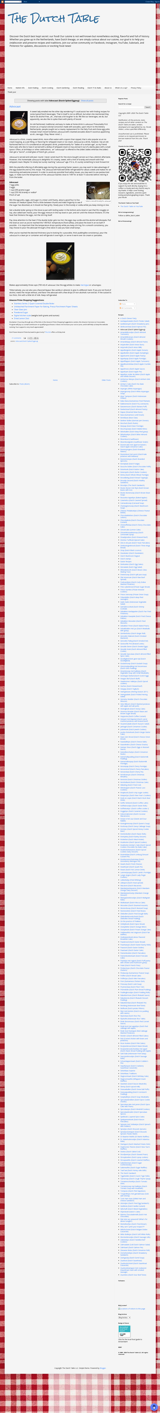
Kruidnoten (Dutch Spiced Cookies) (133, 842)
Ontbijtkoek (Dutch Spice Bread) (132, 924)
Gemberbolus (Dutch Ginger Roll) (132, 633)
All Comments (126, 308)
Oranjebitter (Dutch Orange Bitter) (133, 927)
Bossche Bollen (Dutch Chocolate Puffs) (135, 466)
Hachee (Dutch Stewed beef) (131, 686)
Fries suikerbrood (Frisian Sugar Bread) (135, 587)
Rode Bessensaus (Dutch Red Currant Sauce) (134, 1022)
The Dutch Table (54, 18)
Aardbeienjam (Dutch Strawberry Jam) (134, 324)
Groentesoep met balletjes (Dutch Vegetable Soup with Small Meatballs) (134, 672)
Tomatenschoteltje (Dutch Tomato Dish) (133, 1182)
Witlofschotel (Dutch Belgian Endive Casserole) (133, 1230)
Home (9, 88)
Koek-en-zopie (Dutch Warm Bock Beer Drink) (135, 799)
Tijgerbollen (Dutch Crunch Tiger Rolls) (135, 1176)
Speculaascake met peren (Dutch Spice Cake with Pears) (135, 1105)
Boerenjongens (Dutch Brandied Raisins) (132, 450)
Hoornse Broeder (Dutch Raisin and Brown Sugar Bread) (133, 712)
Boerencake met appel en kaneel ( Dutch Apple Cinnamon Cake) (133, 446)
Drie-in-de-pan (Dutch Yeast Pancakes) (135, 543)
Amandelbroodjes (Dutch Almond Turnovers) (133, 333)
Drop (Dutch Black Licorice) (130, 550)
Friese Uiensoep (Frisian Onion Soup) (134, 594)
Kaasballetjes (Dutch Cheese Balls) (133, 742)
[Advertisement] (80, 68)
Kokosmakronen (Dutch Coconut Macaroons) (132, 815)
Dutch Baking (33, 88)
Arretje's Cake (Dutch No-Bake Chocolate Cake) (132, 385)
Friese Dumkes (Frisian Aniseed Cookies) (132, 591)
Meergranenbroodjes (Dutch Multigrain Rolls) (135, 899)
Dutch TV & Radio (94, 88)
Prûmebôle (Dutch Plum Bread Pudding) (135, 989)
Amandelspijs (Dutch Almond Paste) (134, 342)
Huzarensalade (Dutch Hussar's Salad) (134, 724)
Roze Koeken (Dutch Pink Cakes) (132, 1043)
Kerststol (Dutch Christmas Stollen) (133, 779)
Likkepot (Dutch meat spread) (131, 883)
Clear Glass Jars (21, 309)
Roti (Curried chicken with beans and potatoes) (134, 1039)
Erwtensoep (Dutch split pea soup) (133, 574)
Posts (123, 304)
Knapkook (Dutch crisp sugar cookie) (134, 792)
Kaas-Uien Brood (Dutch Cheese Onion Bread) (135, 738)
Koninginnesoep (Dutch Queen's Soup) (135, 823)
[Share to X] (33, 338)
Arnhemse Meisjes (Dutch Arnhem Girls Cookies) (135, 380)
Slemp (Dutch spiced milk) (130, 1086)
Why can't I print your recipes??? (132, 1227)
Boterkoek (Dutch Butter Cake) (132, 469)
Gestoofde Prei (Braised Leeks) (132, 644)
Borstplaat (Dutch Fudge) (130, 464)
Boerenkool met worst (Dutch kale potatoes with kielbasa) (133, 455)
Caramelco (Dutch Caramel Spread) (133, 500)
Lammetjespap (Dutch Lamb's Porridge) (135, 872)
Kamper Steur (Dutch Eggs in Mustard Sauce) (134, 748)
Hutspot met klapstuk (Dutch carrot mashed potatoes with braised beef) (134, 720)
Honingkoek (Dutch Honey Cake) (132, 709)
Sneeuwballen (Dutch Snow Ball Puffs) (134, 1089)
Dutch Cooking (47, 88)
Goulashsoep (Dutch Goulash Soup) (133, 663)
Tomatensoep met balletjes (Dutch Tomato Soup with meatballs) (133, 1187)
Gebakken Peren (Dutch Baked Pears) (134, 626)
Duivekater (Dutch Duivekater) (131, 553)
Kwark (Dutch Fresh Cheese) (131, 864)
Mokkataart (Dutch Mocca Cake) (132, 902)
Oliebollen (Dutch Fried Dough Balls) (134, 914)
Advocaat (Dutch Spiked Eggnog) (27, 341)
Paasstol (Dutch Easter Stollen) (132, 947)
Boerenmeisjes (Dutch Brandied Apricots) (132, 460)
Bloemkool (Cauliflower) (129, 439)
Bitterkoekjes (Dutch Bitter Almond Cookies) (133, 435)
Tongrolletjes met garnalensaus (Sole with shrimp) (134, 1195)
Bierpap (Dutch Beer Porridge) (131, 426)
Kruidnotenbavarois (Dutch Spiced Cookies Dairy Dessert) (133, 851)
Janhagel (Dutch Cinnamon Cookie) (133, 726)
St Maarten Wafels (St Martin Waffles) (134, 1136)
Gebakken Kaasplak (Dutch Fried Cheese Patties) (135, 617)
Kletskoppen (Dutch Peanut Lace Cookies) (132, 789)
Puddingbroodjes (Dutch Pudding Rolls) (135, 992)
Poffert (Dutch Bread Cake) (130, 976)
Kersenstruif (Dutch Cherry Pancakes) (134, 769)
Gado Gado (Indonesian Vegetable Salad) (133, 603)
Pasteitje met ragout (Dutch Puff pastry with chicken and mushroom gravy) (135, 962)
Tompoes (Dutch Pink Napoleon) (132, 1191)
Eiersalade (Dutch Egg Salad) (131, 567)
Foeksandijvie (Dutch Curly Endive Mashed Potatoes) (133, 583)
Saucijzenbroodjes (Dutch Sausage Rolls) (133, 1057)
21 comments (16, 338)
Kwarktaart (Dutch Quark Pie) (131, 867)
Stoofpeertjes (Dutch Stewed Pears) (134, 1154)
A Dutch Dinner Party (128, 318)
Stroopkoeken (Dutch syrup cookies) (134, 1157)
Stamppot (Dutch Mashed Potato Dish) (135, 1144)
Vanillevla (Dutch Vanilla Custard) (132, 1206)
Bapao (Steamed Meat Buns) (131, 412)
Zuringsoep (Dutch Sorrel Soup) (132, 1258)
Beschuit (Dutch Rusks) (129, 423)
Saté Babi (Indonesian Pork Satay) (133, 1053)
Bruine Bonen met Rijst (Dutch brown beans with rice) (134, 489)
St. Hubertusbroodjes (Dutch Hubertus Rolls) (134, 1140)
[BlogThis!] (31, 338)
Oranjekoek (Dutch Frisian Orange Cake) (135, 929)
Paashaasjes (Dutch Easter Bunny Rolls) (135, 945)
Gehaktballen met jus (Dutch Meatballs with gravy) (135, 629)
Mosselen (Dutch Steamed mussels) (134, 905)
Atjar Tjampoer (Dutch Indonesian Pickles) (133, 397)
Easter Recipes (126, 561)
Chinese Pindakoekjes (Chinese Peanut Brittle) (135, 512)
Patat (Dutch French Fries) (130, 965)
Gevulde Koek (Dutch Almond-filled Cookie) (133, 650)
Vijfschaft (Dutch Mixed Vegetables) (133, 1209)
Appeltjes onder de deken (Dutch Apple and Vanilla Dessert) (135, 375)
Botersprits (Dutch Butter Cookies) (133, 472)
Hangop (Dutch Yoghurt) (129, 689)
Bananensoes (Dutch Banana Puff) (133, 406)
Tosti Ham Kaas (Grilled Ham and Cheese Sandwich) (133, 1199)
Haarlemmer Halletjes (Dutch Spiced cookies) (134, 682)
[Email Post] (24, 338)
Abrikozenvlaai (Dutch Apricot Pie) (133, 327)
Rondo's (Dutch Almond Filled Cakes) (134, 1036)
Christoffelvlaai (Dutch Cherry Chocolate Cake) (135, 526)
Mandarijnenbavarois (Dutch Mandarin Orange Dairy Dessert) (134, 889)
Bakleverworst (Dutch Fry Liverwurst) (134, 404)
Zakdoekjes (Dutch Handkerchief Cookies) (132, 1241)
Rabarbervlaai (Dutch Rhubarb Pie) (133, 1003)
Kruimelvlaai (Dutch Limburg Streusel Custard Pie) (134, 855)
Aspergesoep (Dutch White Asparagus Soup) (134, 392)
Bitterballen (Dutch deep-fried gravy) (134, 432)
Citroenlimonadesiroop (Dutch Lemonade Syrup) (131, 533)
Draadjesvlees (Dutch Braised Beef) (134, 537)
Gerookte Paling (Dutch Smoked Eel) (134, 641)
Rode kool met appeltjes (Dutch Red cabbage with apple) (134, 1027)
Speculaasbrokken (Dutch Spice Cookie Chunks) (135, 1101)
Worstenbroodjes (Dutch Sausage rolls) (135, 1237)
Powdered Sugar (21, 312)
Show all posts (87, 100)
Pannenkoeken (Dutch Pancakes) (132, 953)
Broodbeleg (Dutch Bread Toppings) (134, 478)
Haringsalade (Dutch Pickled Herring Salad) (133, 695)
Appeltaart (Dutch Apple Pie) (131, 372)
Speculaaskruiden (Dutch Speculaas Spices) (133, 1113)
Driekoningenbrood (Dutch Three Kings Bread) (135, 546)
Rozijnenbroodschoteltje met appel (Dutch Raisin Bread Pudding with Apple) (135, 1050)
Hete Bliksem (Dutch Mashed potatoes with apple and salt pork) (135, 705)
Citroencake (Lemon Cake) (130, 530)
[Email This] (29, 338)
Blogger (103, 1368)
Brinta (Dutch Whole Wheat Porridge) (134, 475)
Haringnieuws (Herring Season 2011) (134, 692)
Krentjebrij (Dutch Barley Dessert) (133, 836)
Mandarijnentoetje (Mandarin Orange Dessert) (134, 894)
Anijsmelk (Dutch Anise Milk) (131, 347)
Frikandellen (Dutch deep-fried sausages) (131, 598)
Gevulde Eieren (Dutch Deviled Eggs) (134, 646)
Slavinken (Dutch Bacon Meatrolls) (133, 1084)
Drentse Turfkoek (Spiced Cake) (132, 540)
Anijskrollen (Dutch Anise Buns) (132, 344)
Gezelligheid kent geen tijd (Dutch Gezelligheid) (133, 660)
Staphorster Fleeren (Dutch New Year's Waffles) (135, 1148)
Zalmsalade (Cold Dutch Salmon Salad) (135, 1244)
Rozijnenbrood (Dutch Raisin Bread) (134, 1046)
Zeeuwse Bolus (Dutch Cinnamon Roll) (135, 1250)
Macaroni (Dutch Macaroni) (130, 885)
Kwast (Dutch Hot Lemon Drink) (132, 870)
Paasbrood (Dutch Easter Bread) (132, 942)
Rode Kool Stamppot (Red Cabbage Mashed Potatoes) (133, 1032)
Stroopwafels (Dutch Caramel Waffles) (135, 1160)
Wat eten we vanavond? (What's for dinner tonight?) (133, 1220)
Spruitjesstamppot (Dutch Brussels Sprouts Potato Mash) (133, 1133)
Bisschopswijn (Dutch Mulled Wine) (133, 429)
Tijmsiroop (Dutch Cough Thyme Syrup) (135, 1179)
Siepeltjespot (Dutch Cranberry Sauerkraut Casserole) (132, 1067)
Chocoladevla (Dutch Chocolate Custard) (132, 521)
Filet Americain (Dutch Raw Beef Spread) (132, 578)
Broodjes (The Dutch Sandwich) (132, 485)
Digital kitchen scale (22, 315)
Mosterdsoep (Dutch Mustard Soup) (134, 908)
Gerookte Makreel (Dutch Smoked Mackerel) (133, 637)
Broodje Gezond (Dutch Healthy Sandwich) (132, 481)
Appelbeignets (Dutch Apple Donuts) (134, 350)
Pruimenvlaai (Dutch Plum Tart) (132, 987)
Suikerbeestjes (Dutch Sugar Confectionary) (131, 1164)
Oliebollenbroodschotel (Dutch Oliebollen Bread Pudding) (131, 917)
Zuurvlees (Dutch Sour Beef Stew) (133, 1275)
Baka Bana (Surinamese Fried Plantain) (135, 401)
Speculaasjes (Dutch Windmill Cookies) (135, 1109)
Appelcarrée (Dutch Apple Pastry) (132, 356)
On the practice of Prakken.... (131, 921)
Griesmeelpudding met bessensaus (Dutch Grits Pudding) (133, 667)
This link (48, 332)
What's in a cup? (121, 88)
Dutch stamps (125, 559)
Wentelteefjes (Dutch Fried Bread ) (133, 1224)
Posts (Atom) (25, 384)
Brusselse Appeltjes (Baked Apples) (133, 497)
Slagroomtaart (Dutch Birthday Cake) (134, 1076)
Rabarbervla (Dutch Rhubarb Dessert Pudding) (134, 999)
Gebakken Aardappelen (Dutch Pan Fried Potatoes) (135, 612)
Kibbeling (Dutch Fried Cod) (130, 785)
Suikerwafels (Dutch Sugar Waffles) (133, 1167)
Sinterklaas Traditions (128, 1073)
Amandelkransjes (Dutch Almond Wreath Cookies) (132, 338)
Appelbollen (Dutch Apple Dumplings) (134, 353)
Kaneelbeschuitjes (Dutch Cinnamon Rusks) (134, 753)
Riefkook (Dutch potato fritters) (132, 1008)
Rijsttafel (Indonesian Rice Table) (132, 1019)
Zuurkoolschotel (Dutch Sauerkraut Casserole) (133, 1264)
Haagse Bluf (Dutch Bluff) (130, 678)
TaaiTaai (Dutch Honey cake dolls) (133, 1170)
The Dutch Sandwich (128, 1173)
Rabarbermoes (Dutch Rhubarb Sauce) (135, 995)
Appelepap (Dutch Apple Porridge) (133, 358)
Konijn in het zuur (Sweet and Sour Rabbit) (133, 820)
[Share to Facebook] (35, 338)
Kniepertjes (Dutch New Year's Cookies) (135, 795)
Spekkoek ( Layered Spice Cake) (132, 1117)
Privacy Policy (136, 88)
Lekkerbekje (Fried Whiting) (130, 880)
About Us (108, 88)
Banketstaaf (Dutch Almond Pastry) (133, 409)
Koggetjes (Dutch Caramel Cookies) (134, 811)
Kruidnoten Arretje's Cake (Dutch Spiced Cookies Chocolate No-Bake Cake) (135, 846)
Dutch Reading (78, 88)
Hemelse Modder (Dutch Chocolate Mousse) (133, 700)
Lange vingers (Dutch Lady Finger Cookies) (133, 876)
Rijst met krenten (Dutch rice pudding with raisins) (134, 1012)
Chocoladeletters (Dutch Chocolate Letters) (133, 516)
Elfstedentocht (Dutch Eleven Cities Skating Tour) (133, 571)
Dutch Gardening (63, 88)
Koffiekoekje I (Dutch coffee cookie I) (134, 808)
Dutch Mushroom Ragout (130, 556)
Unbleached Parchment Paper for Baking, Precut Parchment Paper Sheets (46, 306)
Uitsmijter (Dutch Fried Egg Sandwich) (134, 1203)
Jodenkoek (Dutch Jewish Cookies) (133, 729)
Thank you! (12, 92)
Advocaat (15, 106)
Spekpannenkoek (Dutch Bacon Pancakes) (132, 1120)
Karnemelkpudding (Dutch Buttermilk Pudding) (134, 758)
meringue (84, 285)
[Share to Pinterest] (37, 338)
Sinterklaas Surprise (127, 1071)
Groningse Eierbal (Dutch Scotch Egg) (134, 676)
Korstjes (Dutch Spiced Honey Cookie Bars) (134, 830)
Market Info (20, 88)
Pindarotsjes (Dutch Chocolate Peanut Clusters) (134, 969)
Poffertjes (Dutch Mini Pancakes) (132, 978)
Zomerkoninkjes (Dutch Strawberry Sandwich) (133, 1254)
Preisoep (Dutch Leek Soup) (131, 984)
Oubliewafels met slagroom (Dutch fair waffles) (135, 933)
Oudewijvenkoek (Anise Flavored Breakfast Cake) (132, 938)
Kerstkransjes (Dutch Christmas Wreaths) (132, 776)
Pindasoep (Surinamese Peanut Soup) (134, 973)
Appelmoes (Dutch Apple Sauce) (132, 369)
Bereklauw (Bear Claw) (129, 418)
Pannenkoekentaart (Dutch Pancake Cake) (134, 957)
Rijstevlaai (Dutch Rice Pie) (130, 1016)
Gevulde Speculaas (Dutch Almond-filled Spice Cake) (135, 655)
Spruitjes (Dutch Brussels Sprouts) (133, 1129)
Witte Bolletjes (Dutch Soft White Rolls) (135, 1234)
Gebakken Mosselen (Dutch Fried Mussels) (132, 622)
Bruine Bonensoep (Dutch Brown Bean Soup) (135, 494)
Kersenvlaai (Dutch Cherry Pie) (131, 772)
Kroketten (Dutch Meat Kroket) (132, 839)
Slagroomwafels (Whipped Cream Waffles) (133, 1080)
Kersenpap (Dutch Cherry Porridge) (133, 766)
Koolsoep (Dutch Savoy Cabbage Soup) (135, 826)
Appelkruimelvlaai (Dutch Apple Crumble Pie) (135, 365)
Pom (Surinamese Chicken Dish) (132, 981)
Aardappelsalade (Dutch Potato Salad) (134, 321)
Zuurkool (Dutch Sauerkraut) (131, 1260)
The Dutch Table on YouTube (131, 206)
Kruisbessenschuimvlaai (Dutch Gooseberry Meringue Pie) (132, 860)
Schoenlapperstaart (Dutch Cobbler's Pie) (134, 1062)
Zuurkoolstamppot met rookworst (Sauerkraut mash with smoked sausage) (133, 1270)
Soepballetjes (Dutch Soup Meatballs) (134, 1097)
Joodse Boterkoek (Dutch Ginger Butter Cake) (135, 733)
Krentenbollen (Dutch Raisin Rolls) (133, 834)
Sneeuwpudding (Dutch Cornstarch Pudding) (133, 1093)
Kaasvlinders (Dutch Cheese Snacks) (134, 744)
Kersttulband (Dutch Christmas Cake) (134, 782)
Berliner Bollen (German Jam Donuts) (134, 420)
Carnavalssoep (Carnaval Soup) (132, 503)
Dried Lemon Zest (21, 318)
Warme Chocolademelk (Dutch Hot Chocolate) (133, 1215)
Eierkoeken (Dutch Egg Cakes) (131, 564)
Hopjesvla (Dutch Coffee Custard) (133, 716)
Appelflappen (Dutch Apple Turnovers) (134, 361)
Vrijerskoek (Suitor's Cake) (130, 1212)
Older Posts (106, 380)
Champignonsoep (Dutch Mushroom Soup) (134, 507)
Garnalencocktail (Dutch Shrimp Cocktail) (132, 608)
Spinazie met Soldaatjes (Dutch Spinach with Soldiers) (135, 1125)
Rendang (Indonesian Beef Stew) (132, 1005)
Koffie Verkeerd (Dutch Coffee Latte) (134, 803)
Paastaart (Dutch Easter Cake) (131, 950)
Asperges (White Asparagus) (131, 389)
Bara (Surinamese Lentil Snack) (132, 415)
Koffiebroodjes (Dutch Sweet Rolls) (133, 806)
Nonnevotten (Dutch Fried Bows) (133, 911)
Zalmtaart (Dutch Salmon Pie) (131, 1247)
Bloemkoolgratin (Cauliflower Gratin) (134, 442)
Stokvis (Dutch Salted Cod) (130, 1151)
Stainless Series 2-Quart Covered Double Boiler (34, 303)
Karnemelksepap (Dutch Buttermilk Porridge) (133, 762)
